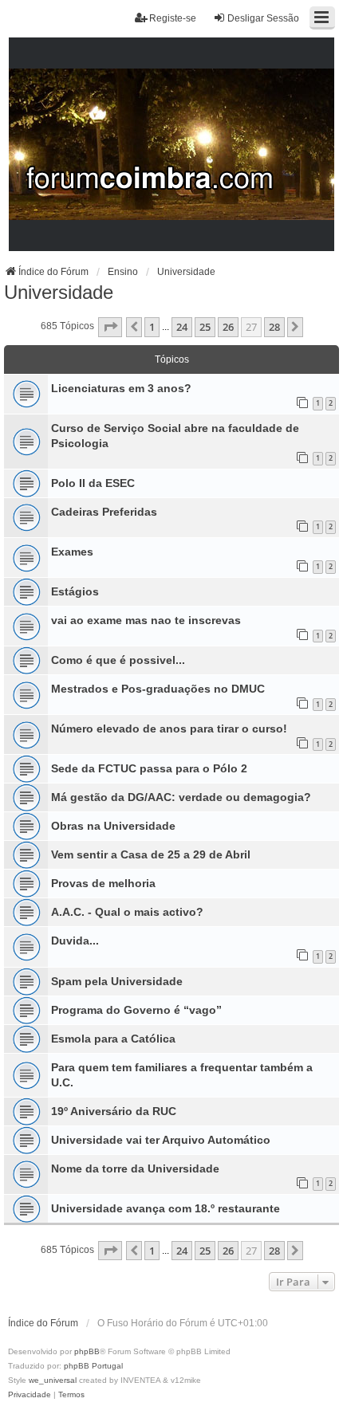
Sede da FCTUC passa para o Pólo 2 (149, 768)
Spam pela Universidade (117, 981)
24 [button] (181, 327)
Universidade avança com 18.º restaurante (165, 1208)
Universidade (58, 292)
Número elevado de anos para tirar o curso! (169, 728)
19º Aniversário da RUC (113, 1111)
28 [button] (274, 327)
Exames (72, 551)
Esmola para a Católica (113, 1038)
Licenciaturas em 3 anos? (121, 388)
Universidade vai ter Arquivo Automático (160, 1139)
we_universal (53, 1380)
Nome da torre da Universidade (135, 1168)
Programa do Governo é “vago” (136, 1009)
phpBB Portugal (93, 1365)
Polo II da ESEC (93, 483)
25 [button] (205, 327)
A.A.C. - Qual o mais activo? (127, 911)
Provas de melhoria (103, 883)
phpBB (87, 1351)
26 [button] (228, 327)
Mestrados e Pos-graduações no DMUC (158, 688)
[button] (110, 326)
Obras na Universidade (113, 825)
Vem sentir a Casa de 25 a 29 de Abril (150, 854)
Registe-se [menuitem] (172, 18)
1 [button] (152, 327)
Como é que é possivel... (118, 660)
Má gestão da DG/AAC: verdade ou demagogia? (181, 797)
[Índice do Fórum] (172, 145)
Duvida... (75, 940)
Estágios (75, 591)
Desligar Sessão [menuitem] (263, 18)
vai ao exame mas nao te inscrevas (146, 620)
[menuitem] (29, 1395)
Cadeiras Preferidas (104, 511)
